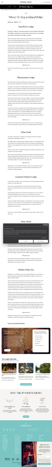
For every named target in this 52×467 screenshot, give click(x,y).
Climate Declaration (18, 442)
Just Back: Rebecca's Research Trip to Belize (9, 375)
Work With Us (17, 445)
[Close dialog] (51, 443)
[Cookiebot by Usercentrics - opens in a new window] (43, 225)
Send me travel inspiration (44, 463)
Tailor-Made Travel (18, 437)
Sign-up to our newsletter (33, 429)
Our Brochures (17, 443)
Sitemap (28, 439)
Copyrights (28, 438)
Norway (40, 437)
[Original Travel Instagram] (7, 430)
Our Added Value (17, 438)
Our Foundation (17, 439)
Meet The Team (17, 444)
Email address (40, 454)
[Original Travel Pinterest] (13, 430)
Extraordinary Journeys (18, 449)
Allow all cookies (41, 241)
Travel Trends (5, 449)
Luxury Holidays (5, 444)
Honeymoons (5, 438)
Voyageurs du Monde (18, 452)
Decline (26, 241)
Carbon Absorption (18, 440)
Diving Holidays (5, 447)
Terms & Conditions (30, 437)
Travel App (16, 451)
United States (41, 439)
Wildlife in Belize (22, 374)
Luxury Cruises (5, 443)
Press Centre (17, 453)
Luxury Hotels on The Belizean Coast (42, 374)
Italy (39, 440)
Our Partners (17, 447)
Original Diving (17, 448)
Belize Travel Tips (10, 380)
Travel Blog (4, 448)
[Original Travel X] (10, 430)
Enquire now (7, 350)
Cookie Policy (29, 440)
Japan (40, 438)
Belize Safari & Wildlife (28, 379)
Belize (26, 13)
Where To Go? (5, 437)
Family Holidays (5, 439)
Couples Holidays (5, 440)
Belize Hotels (43, 379)
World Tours (4, 445)
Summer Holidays (5, 442)
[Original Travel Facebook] (4, 430)
